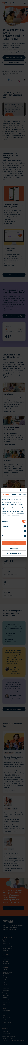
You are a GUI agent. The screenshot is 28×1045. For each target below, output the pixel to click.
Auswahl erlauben (14, 548)
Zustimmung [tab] (5, 494)
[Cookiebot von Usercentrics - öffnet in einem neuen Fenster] (19, 490)
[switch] (24, 526)
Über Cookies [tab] (22, 494)
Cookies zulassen (14, 543)
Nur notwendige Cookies (14, 553)
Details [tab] (14, 494)
